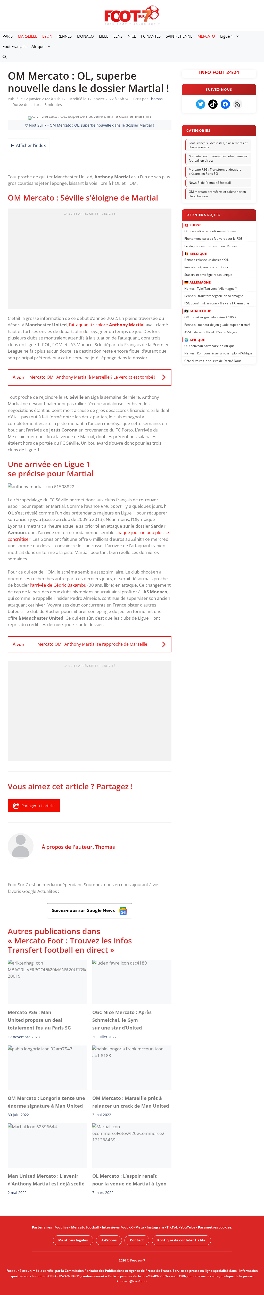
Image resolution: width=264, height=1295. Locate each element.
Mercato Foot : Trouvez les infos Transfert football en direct (219, 158)
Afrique (37, 46)
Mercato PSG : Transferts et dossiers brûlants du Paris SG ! (215, 171)
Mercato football (85, 1227)
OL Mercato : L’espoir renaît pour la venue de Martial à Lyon (129, 1180)
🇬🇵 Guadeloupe (198, 311)
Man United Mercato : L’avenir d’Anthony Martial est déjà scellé (46, 1180)
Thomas (105, 846)
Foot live (61, 1227)
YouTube (187, 1227)
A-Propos (109, 1240)
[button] (4, 57)
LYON (47, 36)
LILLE (103, 36)
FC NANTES (151, 36)
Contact (137, 1240)
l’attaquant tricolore (107, 325)
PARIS (8, 36)
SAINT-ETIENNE (179, 36)
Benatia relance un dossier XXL (206, 260)
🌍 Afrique (194, 339)
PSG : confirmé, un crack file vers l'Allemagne (216, 303)
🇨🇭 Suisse (192, 224)
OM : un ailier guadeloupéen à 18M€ (210, 317)
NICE (132, 36)
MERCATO (206, 36)
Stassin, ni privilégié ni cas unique (208, 275)
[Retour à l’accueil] (132, 15)
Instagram (155, 1227)
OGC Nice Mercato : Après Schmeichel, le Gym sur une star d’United (122, 1020)
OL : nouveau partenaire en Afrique (209, 346)
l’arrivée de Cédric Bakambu (58, 585)
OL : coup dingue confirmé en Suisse (210, 231)
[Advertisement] (89, 260)
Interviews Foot (115, 1227)
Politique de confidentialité (181, 1240)
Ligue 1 (226, 36)
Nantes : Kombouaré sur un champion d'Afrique (218, 353)
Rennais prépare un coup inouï (206, 267)
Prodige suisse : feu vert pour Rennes (210, 246)
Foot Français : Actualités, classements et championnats (218, 145)
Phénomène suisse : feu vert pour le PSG (213, 238)
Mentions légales (73, 1240)
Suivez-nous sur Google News (84, 911)
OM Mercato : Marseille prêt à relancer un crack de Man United (130, 1102)
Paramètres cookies (214, 1227)
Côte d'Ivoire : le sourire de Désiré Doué (213, 361)
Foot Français (14, 46)
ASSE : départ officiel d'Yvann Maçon (210, 332)
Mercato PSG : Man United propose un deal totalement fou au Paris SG (39, 1020)
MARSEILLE (27, 36)
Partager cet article (37, 805)
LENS (117, 36)
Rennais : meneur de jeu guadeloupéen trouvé (217, 324)
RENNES (64, 36)
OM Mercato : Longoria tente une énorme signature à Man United (46, 1102)
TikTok (172, 1227)
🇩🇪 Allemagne (197, 282)
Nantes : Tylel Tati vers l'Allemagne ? (210, 288)
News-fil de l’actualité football (210, 182)
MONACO (85, 36)
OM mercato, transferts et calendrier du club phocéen (217, 193)
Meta (139, 1227)
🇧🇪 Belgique (195, 253)
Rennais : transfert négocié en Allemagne (213, 296)
